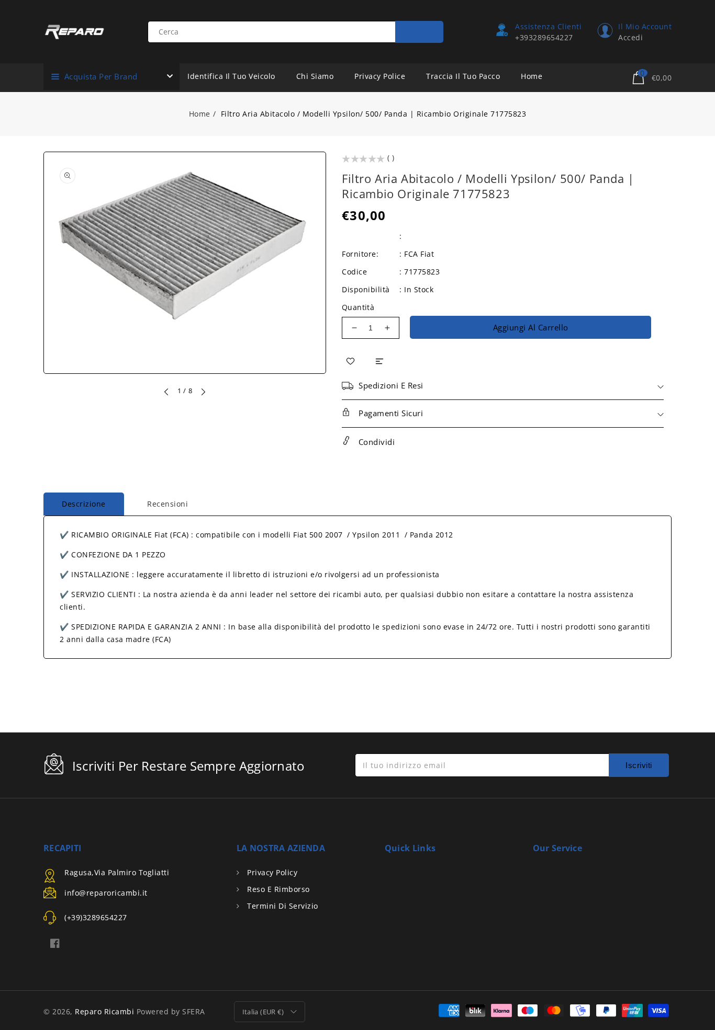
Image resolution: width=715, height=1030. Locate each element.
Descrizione (84, 504)
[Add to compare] (379, 360)
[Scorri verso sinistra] (167, 391)
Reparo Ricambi (104, 1011)
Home (199, 114)
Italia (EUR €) (263, 1011)
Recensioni (167, 504)
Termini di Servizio (281, 906)
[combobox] (295, 32)
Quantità (358, 307)
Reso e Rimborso (277, 889)
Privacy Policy (271, 872)
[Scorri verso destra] (202, 391)
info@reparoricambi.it (106, 893)
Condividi (375, 442)
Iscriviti (638, 765)
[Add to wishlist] (350, 361)
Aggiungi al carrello (530, 327)
